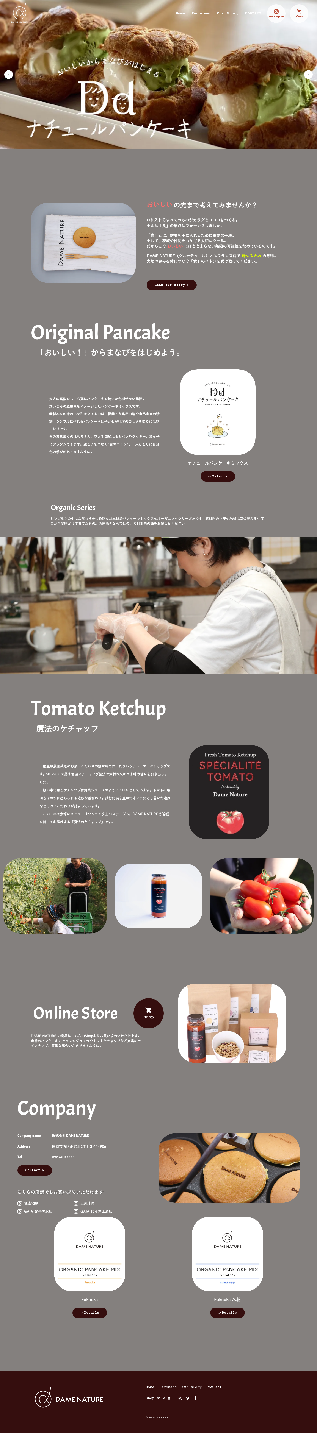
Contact (253, 13)
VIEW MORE (218, 412)
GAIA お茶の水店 (38, 1211)
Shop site (155, 1398)
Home (180, 14)
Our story (192, 1387)
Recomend (200, 14)
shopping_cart (169, 1398)
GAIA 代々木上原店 (96, 1211)
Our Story (228, 14)
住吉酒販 (31, 1203)
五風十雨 (87, 1203)
